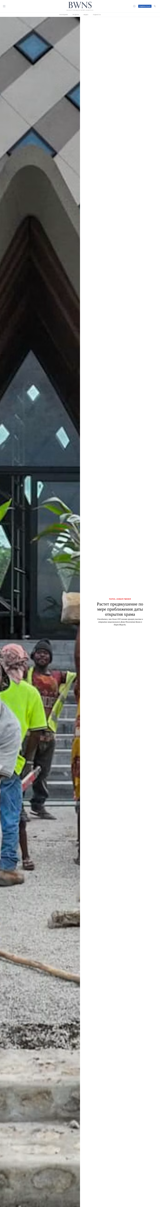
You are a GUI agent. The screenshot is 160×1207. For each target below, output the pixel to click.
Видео (86, 14)
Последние (63, 14)
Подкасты (97, 14)
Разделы (76, 14)
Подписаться (144, 6)
